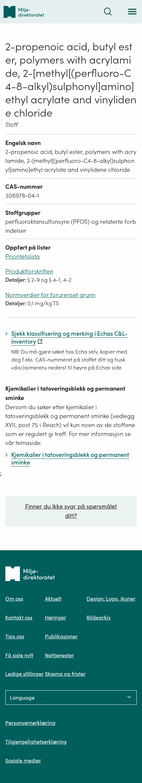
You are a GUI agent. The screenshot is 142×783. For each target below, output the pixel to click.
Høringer (55, 617)
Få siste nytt (19, 655)
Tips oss (14, 636)
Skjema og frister (65, 673)
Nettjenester (59, 655)
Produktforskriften (29, 271)
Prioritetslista (22, 256)
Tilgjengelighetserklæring (36, 741)
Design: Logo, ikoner (111, 598)
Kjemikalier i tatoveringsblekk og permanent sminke (65, 393)
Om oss (14, 598)
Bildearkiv (99, 617)
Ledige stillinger (24, 673)
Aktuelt (53, 598)
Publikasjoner (61, 636)
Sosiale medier (23, 760)
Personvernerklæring (30, 722)
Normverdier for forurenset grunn (50, 295)
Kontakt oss (18, 617)
